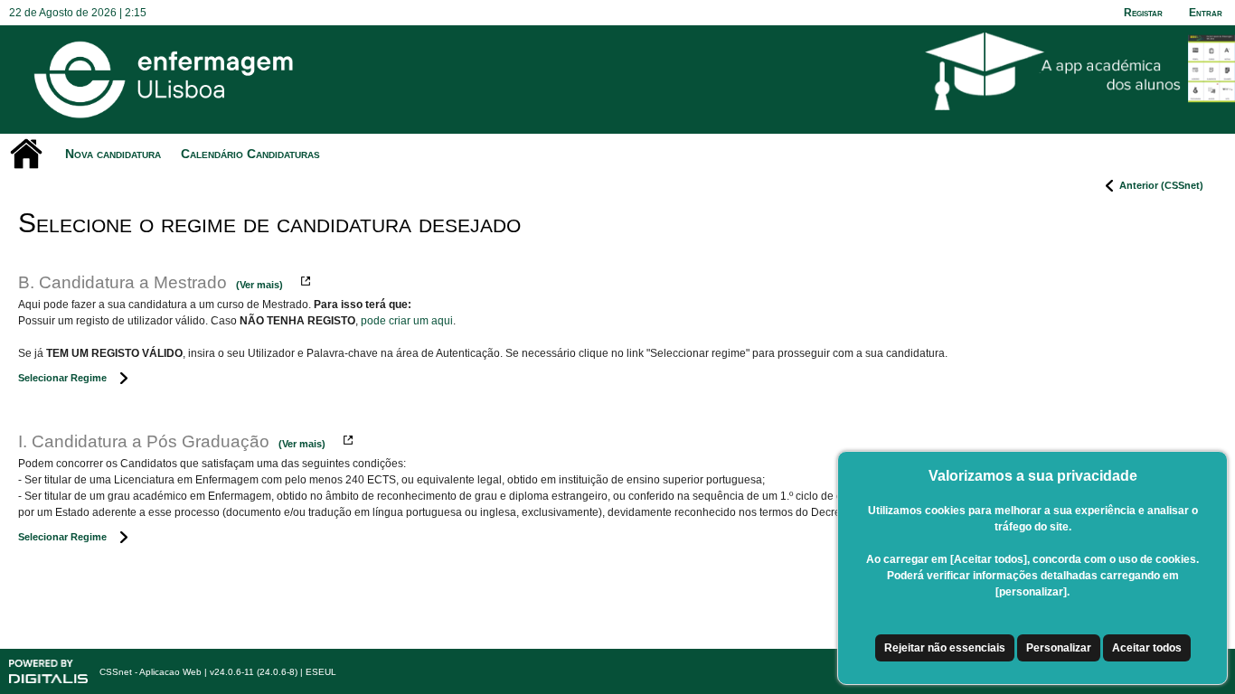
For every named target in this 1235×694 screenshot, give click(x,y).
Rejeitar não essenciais (944, 648)
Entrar (1205, 12)
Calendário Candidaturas (250, 153)
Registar (1143, 12)
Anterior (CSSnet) (1161, 185)
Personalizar (1058, 648)
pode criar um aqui (407, 320)
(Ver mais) (259, 284)
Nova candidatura (113, 153)
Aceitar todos (1147, 648)
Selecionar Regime (62, 377)
